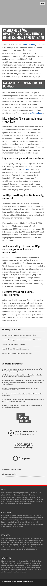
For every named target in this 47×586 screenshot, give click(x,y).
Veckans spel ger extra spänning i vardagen (17, 353)
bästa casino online (9, 474)
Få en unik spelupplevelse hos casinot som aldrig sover (21, 340)
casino (27, 169)
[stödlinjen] (23, 446)
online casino (29, 45)
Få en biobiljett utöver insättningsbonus (15, 349)
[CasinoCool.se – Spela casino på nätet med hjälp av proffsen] (23, 20)
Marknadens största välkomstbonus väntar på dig (19, 335)
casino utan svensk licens (11, 469)
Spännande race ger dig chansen (13, 344)
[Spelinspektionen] (23, 418)
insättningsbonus (36, 113)
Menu (42, 3)
